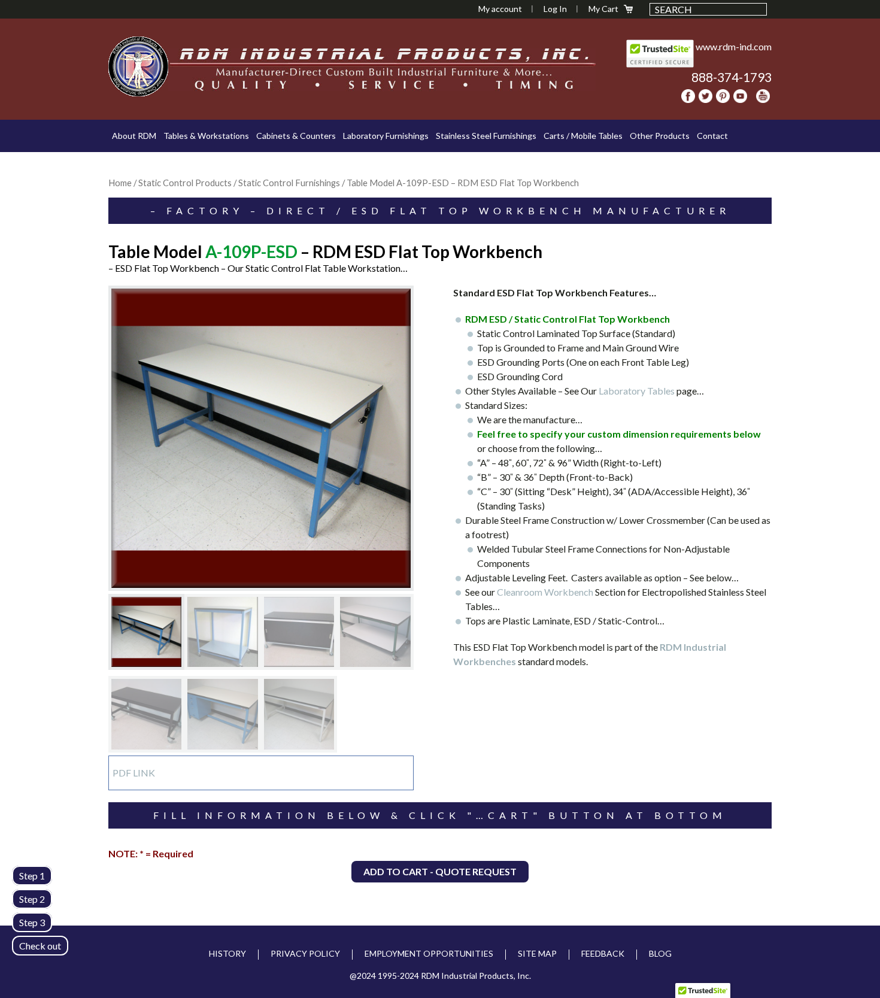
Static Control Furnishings (289, 182)
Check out (40, 945)
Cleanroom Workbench (545, 591)
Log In (555, 9)
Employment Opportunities (429, 953)
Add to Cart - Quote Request (440, 871)
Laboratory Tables (637, 390)
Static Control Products (185, 182)
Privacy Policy (305, 953)
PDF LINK (134, 772)
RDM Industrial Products (138, 66)
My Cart (603, 9)
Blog (660, 953)
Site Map (537, 953)
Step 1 (32, 875)
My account (500, 9)
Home (120, 182)
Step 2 (32, 899)
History (227, 953)
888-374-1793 (731, 76)
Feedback (602, 953)
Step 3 (32, 922)
